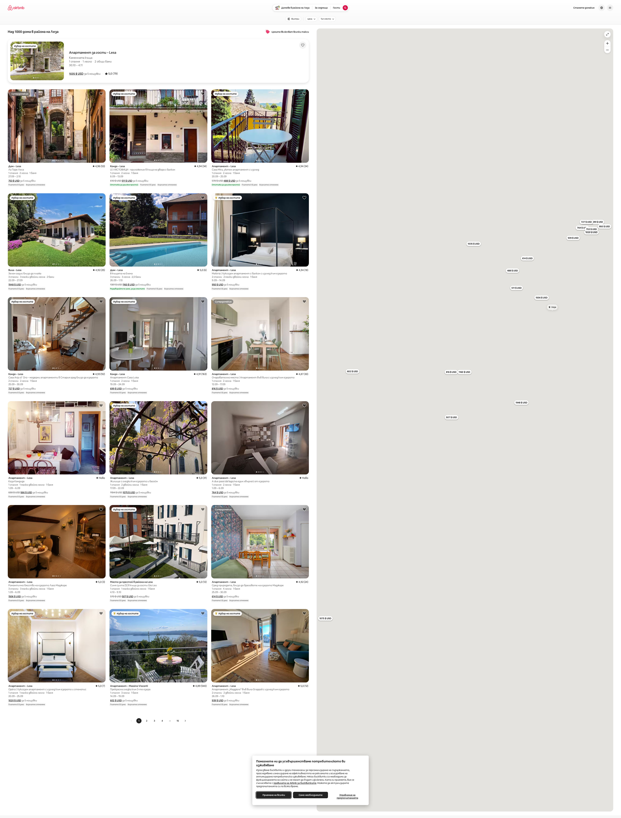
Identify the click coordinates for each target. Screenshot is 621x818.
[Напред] (185, 720)
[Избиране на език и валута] (601, 8)
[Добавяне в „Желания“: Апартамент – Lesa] (304, 93)
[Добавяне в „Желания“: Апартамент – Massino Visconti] (202, 613)
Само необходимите (310, 795)
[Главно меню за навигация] (610, 8)
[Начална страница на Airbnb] (16, 7)
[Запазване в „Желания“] (302, 45)
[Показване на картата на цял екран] (607, 34)
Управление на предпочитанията (347, 796)
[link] (131, 720)
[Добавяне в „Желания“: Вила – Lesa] (101, 197)
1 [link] (138, 720)
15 (178, 720)
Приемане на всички (273, 795)
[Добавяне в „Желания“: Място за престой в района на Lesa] (202, 509)
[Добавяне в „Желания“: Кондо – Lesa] (202, 93)
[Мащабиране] (607, 43)
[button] (76, 74)
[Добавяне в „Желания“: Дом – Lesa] (101, 93)
